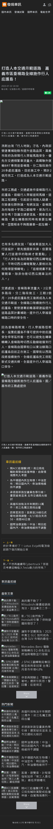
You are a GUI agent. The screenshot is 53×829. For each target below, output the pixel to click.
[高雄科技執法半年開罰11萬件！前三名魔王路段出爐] (10, 716)
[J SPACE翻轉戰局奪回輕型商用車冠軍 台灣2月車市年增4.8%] (10, 666)
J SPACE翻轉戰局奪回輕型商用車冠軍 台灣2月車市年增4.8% (35, 665)
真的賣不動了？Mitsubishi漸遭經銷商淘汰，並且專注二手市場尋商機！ (36, 604)
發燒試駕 (19, 12)
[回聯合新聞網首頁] (4, 4)
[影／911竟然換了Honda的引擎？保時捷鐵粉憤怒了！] (10, 620)
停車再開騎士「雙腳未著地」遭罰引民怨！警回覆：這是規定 (36, 681)
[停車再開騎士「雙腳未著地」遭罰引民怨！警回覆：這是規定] (10, 682)
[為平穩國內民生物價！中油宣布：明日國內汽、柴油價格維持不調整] (10, 762)
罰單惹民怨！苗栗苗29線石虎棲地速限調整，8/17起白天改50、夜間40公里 (28, 516)
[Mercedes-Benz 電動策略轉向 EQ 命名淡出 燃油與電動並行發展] (10, 651)
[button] (49, 4)
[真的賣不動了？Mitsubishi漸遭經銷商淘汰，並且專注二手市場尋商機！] (10, 605)
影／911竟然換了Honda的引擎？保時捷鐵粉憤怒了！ (36, 619)
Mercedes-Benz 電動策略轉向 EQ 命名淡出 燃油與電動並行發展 (35, 650)
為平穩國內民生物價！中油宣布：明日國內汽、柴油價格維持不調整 (28, 483)
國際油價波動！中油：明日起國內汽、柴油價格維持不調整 (28, 526)
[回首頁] (14, 4)
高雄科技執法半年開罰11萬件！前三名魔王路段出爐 (27, 505)
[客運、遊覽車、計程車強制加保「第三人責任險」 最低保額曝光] (10, 777)
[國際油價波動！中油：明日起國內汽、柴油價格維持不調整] (10, 746)
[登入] (44, 5)
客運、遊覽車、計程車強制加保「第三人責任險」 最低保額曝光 (36, 776)
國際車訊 (32, 12)
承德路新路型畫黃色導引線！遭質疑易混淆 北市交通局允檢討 (28, 495)
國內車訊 (6, 12)
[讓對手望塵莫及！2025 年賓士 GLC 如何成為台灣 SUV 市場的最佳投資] (10, 636)
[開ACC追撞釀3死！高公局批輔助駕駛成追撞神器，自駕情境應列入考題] (10, 792)
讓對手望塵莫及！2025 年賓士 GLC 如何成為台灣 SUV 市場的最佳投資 (36, 635)
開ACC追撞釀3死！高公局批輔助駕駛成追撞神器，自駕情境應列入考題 (28, 471)
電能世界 (45, 12)
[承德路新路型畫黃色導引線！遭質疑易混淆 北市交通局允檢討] (10, 731)
